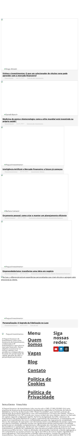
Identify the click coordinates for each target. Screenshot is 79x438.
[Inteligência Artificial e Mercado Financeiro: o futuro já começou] (32, 146)
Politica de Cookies (39, 381)
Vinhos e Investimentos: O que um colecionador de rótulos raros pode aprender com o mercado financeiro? (35, 74)
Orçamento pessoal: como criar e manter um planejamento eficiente (35, 215)
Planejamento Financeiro (63, 273)
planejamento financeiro (56, 218)
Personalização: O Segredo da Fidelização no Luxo (25, 323)
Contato (37, 370)
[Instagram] (66, 349)
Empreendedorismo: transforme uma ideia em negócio (28, 271)
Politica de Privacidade (41, 394)
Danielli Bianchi (9, 124)
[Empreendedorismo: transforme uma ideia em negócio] (36, 244)
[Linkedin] (61, 349)
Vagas (34, 353)
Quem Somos (35, 342)
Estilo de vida (31, 78)
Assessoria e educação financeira (38, 218)
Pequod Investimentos (11, 172)
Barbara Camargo (10, 218)
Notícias (42, 172)
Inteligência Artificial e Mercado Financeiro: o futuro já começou (33, 169)
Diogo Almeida (9, 78)
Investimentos (39, 78)
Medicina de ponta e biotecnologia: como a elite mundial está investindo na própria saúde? (38, 120)
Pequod (53, 273)
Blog (32, 361)
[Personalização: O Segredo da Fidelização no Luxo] (39, 297)
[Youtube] (56, 349)
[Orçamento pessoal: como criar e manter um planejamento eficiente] (34, 193)
